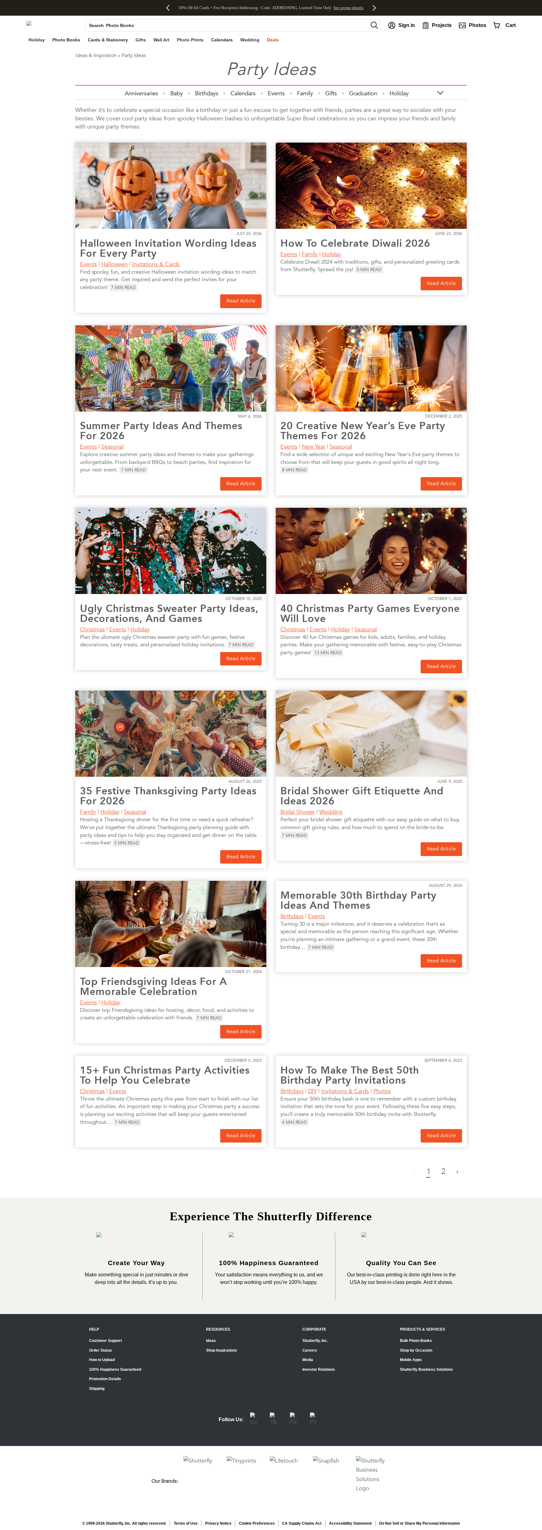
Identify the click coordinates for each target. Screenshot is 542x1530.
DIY (312, 1091)
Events (276, 93)
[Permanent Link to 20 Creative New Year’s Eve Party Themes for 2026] (371, 368)
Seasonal (112, 446)
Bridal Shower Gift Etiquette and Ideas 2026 (362, 796)
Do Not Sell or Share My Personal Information (419, 1523)
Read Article (240, 301)
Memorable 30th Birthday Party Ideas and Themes (358, 900)
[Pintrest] (313, 1419)
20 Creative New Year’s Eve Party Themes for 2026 (362, 431)
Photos (382, 1091)
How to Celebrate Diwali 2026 (355, 243)
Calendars (243, 93)
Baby (176, 93)
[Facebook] (293, 1419)
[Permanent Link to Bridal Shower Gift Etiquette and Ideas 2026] (371, 734)
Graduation (363, 93)
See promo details (348, 7)
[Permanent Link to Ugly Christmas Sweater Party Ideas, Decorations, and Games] (170, 551)
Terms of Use (186, 1523)
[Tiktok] (273, 1419)
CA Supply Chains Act (301, 1523)
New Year (313, 446)
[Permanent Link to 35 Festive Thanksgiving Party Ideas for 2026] (170, 734)
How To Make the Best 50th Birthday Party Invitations (349, 1075)
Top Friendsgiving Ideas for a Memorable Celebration (153, 986)
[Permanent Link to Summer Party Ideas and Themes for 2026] (170, 368)
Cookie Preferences (257, 1523)
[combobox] (227, 25)
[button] (374, 25)
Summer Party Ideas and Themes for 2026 (161, 431)
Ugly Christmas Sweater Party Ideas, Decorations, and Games (169, 613)
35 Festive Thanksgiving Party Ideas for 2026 (168, 796)
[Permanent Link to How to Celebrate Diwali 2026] (371, 186)
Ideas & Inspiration (96, 55)
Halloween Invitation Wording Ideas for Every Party (168, 248)
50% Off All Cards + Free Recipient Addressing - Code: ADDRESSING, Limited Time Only (255, 7)
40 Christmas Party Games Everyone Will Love (370, 613)
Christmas (92, 629)
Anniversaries (141, 93)
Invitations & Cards (156, 264)
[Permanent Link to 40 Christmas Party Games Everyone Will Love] (371, 551)
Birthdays (206, 93)
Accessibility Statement (350, 1523)
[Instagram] (253, 1419)
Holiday (399, 93)
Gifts (331, 93)
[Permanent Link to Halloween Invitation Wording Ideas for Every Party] (170, 186)
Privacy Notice (218, 1523)
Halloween (114, 264)
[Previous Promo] (170, 8)
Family (305, 93)
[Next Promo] (372, 8)
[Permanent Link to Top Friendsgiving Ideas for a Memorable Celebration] (170, 924)
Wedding (331, 811)
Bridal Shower (297, 811)
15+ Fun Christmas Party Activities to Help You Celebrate (165, 1075)
